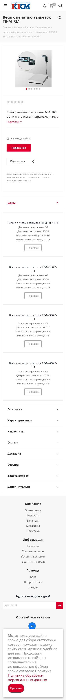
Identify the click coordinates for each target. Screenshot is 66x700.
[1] (8, 102)
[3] (15, 102)
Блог (33, 577)
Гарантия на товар (33, 561)
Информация (33, 540)
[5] (22, 102)
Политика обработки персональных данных (27, 677)
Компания (33, 504)
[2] (12, 102)
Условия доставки (33, 556)
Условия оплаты (33, 551)
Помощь (33, 546)
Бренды (33, 587)
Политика (33, 531)
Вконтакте (32, 626)
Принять (16, 688)
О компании (33, 510)
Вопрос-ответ (33, 582)
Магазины (33, 525)
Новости (33, 515)
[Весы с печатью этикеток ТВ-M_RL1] (33, 68)
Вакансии (33, 520)
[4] (19, 102)
